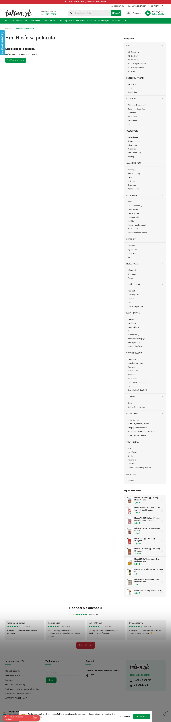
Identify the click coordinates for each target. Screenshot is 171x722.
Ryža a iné (132, 274)
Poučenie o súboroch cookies (18, 693)
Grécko (131, 456)
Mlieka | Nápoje (134, 342)
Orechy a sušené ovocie (137, 232)
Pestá (130, 177)
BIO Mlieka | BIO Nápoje (137, 63)
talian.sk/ (92, 675)
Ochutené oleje (134, 141)
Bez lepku (132, 84)
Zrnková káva (133, 319)
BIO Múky (131, 71)
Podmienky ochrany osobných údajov (22, 689)
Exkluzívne (132, 359)
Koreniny (131, 245)
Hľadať (116, 13)
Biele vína (131, 367)
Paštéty (131, 221)
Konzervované (133, 213)
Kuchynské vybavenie (136, 407)
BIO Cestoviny (133, 52)
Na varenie (132, 185)
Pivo (129, 386)
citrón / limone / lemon (137, 435)
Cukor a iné (132, 253)
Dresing (131, 156)
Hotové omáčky (134, 173)
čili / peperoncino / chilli (137, 427)
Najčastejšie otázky (137, 6)
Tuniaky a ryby (133, 217)
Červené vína (133, 371)
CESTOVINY (131, 98)
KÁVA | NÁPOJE (133, 312)
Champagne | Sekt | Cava (137, 382)
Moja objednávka (116, 6)
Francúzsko (132, 452)
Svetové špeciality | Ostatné (139, 467)
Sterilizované (133, 209)
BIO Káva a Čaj (133, 60)
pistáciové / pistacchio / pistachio (141, 431)
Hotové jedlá (133, 229)
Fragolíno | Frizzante (136, 363)
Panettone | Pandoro (136, 306)
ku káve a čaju (133, 420)
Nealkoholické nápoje (136, 338)
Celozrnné (132, 113)
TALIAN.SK (131, 396)
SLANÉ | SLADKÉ (133, 284)
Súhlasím (143, 716)
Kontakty (155, 6)
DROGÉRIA (131, 474)
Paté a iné (131, 181)
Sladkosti (131, 291)
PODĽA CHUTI (132, 413)
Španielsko (132, 463)
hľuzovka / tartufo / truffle (138, 424)
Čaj (129, 331)
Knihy (130, 403)
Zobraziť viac (85, 645)
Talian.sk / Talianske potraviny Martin (87, 675)
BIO (127, 45)
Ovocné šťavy (133, 334)
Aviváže (131, 480)
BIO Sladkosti (133, 56)
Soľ (129, 257)
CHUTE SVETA (132, 441)
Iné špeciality (133, 145)
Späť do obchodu (15, 60)
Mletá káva (132, 323)
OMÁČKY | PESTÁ (133, 163)
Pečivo (130, 278)
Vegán (130, 88)
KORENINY (131, 239)
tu (41, 716)
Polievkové (132, 116)
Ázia (129, 448)
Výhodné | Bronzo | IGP (137, 105)
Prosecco (131, 374)
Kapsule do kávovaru (136, 346)
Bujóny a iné (132, 249)
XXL (129, 124)
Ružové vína (132, 378)
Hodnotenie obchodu (85, 607)
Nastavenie (125, 716)
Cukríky (131, 298)
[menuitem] (8, 21)
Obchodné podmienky (15, 684)
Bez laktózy (132, 92)
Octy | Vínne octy (134, 152)
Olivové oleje (133, 137)
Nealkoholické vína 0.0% (137, 390)
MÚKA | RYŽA (132, 263)
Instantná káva (133, 327)
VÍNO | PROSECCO (134, 352)
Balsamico (132, 149)
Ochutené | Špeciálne (136, 109)
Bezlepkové (132, 120)
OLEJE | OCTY (132, 130)
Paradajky (131, 169)
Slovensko (132, 460)
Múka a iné (132, 270)
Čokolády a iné (133, 294)
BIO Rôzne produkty (136, 67)
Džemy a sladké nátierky (137, 225)
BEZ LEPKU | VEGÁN (135, 77)
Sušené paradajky (135, 205)
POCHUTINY (131, 195)
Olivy (130, 202)
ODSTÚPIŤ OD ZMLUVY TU (16, 698)
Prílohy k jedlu (133, 189)
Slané (130, 302)
